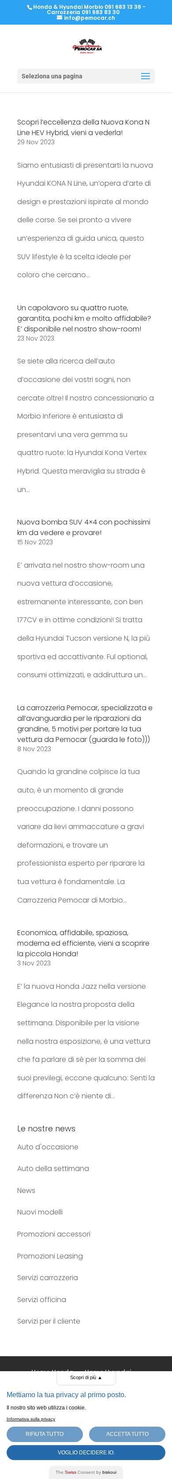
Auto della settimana (53, 1168)
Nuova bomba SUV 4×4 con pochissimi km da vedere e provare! (83, 527)
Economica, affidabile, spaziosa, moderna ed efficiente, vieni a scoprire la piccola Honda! (83, 943)
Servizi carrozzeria (47, 1278)
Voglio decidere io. (86, 1453)
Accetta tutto (127, 1434)
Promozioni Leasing (50, 1256)
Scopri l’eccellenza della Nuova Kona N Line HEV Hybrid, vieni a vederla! (83, 127)
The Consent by (86, 1472)
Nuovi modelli (40, 1212)
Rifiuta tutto (45, 1434)
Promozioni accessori (53, 1234)
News (26, 1190)
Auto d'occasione (48, 1147)
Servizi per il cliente (48, 1321)
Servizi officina (41, 1300)
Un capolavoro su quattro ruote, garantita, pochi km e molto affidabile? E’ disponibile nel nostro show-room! (84, 318)
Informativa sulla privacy (31, 1419)
